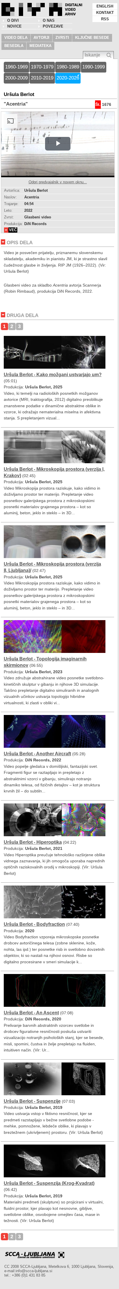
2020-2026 (68, 78)
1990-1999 (93, 67)
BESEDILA (13, 46)
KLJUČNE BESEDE (92, 37)
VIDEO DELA (15, 37)
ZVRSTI (62, 37)
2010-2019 (42, 78)
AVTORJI (41, 37)
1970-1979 (42, 67)
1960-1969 (16, 67)
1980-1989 (68, 67)
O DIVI (13, 20)
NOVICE (14, 26)
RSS (105, 19)
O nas (49, 20)
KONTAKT (105, 12)
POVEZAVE (53, 26)
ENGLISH (104, 6)
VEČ (13, 230)
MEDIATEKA (40, 46)
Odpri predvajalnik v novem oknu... (58, 182)
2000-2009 (16, 78)
